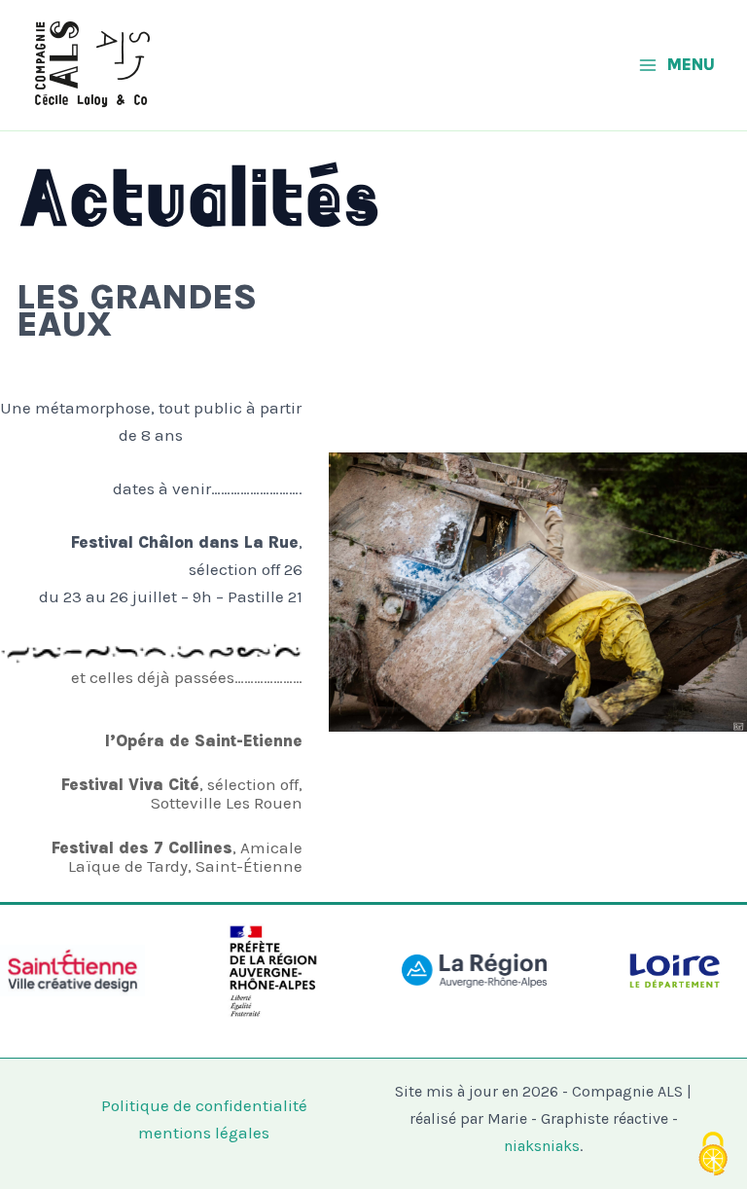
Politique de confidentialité (204, 1105)
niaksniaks (542, 1145)
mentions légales (203, 1132)
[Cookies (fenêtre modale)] (713, 1155)
